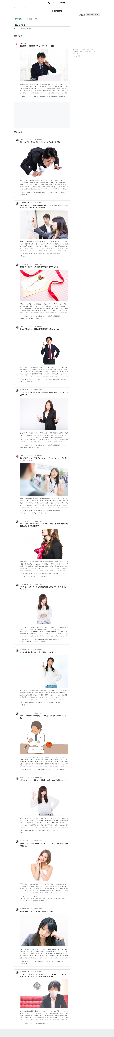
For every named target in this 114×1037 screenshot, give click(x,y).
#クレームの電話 (36, 192)
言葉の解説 (18, 19)
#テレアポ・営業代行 (33, 96)
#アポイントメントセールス (39, 513)
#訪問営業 (42, 96)
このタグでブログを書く (93, 14)
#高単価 (63, 379)
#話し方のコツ (57, 898)
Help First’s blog (23, 43)
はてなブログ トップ (21, 7)
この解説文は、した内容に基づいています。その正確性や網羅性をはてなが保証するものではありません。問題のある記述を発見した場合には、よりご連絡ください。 (22, 29)
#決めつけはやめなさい (26, 705)
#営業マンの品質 (59, 769)
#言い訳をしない (34, 447)
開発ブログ (92, 51)
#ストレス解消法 (42, 641)
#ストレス (33, 641)
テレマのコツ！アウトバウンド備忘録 (29, 139)
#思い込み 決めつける (26, 381)
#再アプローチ (24, 256)
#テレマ (44, 192)
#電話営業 (54, 96)
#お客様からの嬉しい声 (35, 318)
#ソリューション (24, 832)
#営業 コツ (41, 253)
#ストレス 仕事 (24, 641)
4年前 (40, 139)
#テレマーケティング (54, 192)
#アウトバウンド (51, 1023)
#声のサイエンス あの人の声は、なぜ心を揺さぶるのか (36, 898)
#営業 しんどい (51, 961)
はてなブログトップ (78, 53)
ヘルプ (86, 51)
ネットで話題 (28, 19)
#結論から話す (24, 447)
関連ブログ (38, 19)
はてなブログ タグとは (78, 51)
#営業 (48, 96)
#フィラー (64, 445)
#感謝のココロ (24, 318)
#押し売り (57, 702)
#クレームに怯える (25, 192)
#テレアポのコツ (41, 576)
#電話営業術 (61, 96)
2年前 (30, 43)
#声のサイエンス (32, 896)
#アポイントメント (25, 513)
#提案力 (48, 830)
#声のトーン (23, 896)
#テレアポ (22, 96)
